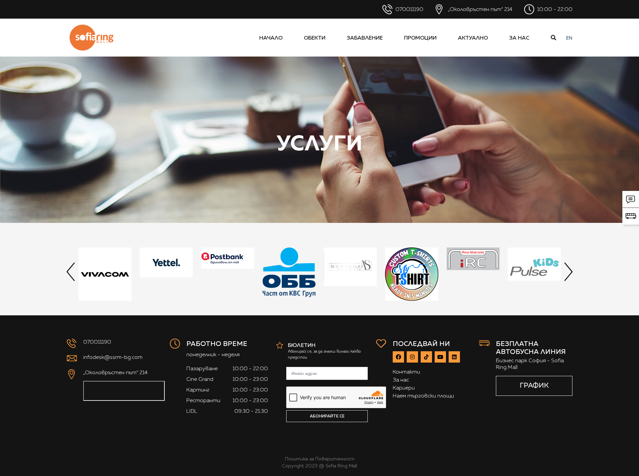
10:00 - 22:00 (554, 9)
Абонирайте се (327, 415)
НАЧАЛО (271, 37)
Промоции (420, 37)
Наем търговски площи (423, 396)
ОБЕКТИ (314, 37)
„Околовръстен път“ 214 (480, 9)
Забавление (365, 37)
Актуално (473, 37)
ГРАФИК (534, 385)
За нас (519, 37)
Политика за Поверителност (319, 458)
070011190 (408, 9)
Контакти (406, 372)
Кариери (404, 388)
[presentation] (70, 271)
